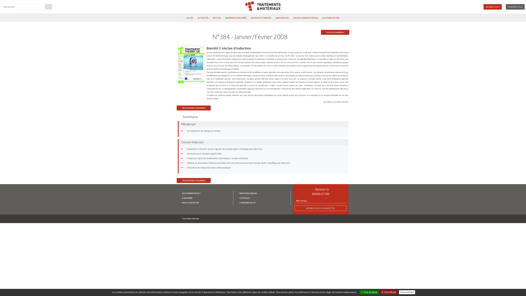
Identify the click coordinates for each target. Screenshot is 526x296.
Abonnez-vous (492, 7)
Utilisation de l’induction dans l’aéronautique (209, 167)
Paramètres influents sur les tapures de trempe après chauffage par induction (224, 149)
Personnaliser (407, 292)
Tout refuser (389, 292)
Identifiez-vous (515, 7)
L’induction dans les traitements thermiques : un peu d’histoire (217, 158)
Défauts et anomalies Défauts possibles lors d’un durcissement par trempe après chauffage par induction (238, 163)
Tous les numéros (335, 32)
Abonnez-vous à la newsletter (320, 208)
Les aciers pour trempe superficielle (204, 153)
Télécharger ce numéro (194, 108)
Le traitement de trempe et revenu (204, 131)
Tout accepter (370, 292)
